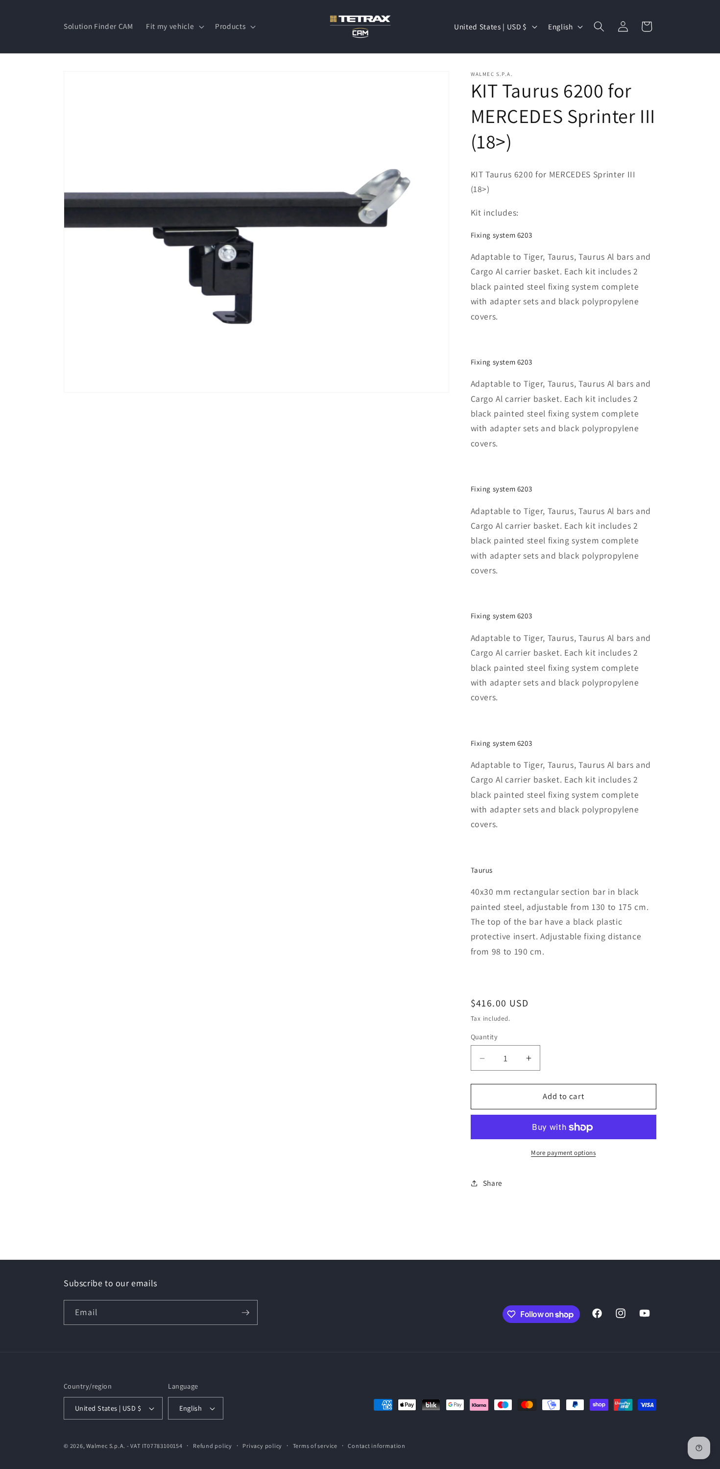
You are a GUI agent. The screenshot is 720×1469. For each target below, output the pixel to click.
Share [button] (493, 1183)
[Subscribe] (245, 1312)
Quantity (484, 1037)
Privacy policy (262, 1445)
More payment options (563, 1153)
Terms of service (315, 1445)
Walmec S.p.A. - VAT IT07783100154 (134, 1445)
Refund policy (212, 1445)
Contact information (377, 1445)
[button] (174, 26)
